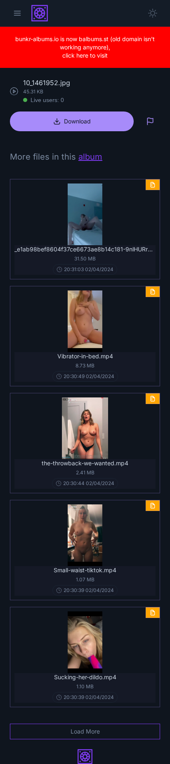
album (90, 157)
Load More (85, 731)
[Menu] (17, 13)
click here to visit (85, 55)
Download (77, 121)
